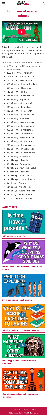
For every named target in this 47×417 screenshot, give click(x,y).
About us (17, 409)
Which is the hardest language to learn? (20, 330)
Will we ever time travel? (13, 236)
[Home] (23, 5)
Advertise (25, 409)
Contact (33, 409)
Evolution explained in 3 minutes (17, 300)
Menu (3, 3)
